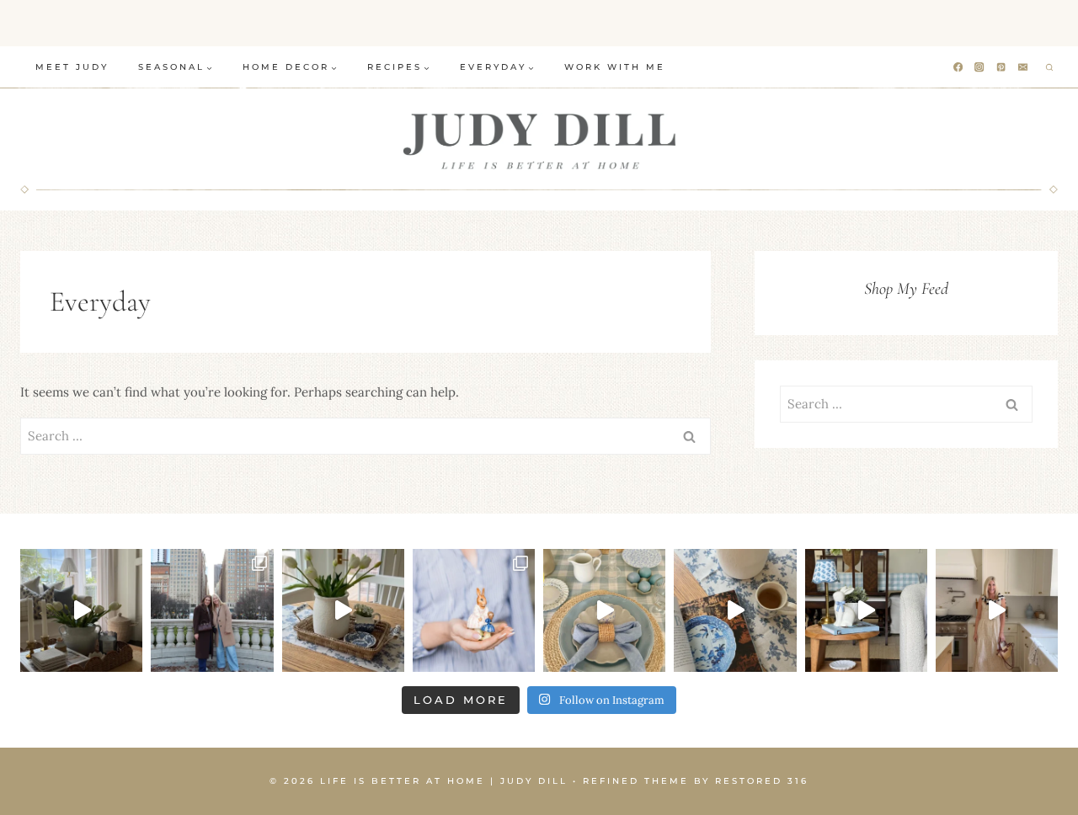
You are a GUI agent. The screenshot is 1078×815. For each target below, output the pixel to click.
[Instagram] (980, 67)
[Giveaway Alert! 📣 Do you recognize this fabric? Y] (997, 610)
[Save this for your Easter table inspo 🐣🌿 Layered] (604, 610)
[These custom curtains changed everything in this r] (81, 610)
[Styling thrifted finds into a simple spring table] (343, 610)
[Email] (1023, 67)
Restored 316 (761, 780)
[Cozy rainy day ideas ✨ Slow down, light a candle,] (735, 610)
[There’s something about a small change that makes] (866, 610)
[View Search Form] (1049, 67)
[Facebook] (958, 67)
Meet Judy (72, 66)
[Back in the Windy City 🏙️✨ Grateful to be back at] (212, 610)
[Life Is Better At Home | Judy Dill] (539, 140)
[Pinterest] (1001, 67)
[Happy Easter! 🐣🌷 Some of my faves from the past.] (474, 610)
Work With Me (614, 66)
